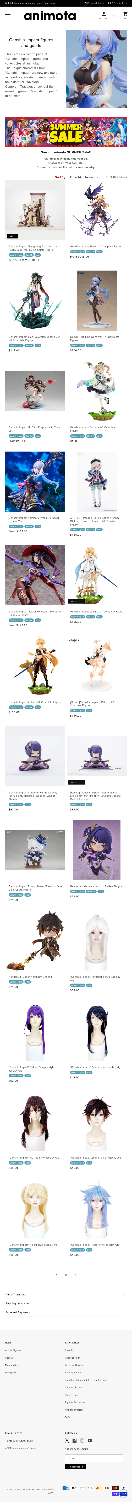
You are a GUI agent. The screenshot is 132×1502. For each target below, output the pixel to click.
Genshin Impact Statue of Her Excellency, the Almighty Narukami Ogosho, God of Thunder (33, 796)
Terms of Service (74, 1365)
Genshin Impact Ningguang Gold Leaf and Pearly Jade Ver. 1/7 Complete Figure (33, 248)
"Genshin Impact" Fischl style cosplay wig (33, 1244)
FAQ (67, 1417)
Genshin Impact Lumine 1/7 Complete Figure (96, 611)
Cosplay (9, 1357)
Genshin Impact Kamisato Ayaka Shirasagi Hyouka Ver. (34, 519)
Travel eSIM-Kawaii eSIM (19, 1440)
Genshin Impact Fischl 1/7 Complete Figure (96, 246)
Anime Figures (13, 1350)
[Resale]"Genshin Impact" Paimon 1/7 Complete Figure (92, 703)
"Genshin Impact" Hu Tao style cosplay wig (34, 1157)
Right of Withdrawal (75, 1402)
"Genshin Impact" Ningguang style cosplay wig (95, 978)
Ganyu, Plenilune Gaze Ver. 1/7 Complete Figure (94, 338)
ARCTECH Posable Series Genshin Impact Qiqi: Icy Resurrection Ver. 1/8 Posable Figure (95, 521)
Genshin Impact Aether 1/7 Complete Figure (35, 702)
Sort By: (60, 177)
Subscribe (75, 1467)
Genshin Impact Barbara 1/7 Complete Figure (93, 429)
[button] (8, 15)
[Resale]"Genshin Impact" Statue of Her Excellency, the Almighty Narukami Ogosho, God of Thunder (96, 796)
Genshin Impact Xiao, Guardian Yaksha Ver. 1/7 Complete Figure (34, 338)
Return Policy (72, 1394)
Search (69, 1350)
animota (18, 1489)
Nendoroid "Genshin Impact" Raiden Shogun (96, 886)
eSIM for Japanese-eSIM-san (21, 1448)
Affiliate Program (74, 1409)
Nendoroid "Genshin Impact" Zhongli (30, 976)
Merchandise (12, 1365)
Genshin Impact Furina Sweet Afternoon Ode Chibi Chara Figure (35, 888)
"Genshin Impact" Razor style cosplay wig (94, 1244)
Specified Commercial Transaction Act (86, 1380)
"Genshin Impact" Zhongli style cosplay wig (95, 1157)
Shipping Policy (73, 1387)
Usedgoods (11, 1372)
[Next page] (75, 1274)
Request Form (72, 1357)
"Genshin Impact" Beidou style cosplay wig (95, 1067)
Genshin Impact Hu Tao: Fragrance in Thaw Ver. (34, 429)
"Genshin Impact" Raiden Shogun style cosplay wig (31, 1069)
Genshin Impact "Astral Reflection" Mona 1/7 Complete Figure (35, 613)
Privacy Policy (73, 1372)
